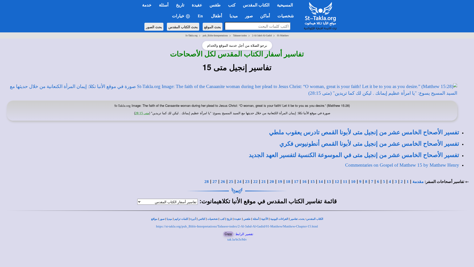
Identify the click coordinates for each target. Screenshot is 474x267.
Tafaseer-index (240, 35)
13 (329, 181)
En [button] (201, 16)
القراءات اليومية (279, 219)
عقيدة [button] (197, 5)
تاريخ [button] (180, 5)
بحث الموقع (212, 26)
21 (263, 181)
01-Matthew (283, 35)
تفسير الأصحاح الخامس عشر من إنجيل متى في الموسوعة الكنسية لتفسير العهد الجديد (354, 155)
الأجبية (264, 219)
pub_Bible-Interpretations (215, 35)
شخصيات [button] (287, 16)
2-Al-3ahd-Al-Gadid (262, 35)
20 (272, 181)
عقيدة (237, 219)
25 (231, 181)
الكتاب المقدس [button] (256, 5)
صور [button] (249, 16)
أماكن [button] (265, 16)
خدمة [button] (147, 5)
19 (280, 181)
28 (206, 181)
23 (247, 181)
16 (304, 181)
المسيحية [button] (285, 5)
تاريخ (229, 219)
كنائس (201, 219)
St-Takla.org (191, 35)
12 (337, 181)
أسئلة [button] (164, 5)
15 (312, 181)
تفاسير (294, 219)
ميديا (169, 219)
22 (255, 181)
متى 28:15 (142, 113)
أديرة (193, 219)
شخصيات (212, 219)
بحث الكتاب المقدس (183, 26)
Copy (228, 233)
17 (296, 181)
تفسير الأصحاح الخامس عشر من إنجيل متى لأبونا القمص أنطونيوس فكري (369, 143)
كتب (222, 219)
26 (223, 181)
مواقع (154, 219)
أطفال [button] (216, 16)
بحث (302, 219)
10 (353, 181)
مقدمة (418, 181)
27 (215, 181)
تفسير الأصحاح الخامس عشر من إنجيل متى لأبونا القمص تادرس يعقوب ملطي (364, 132)
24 (239, 181)
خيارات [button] (178, 16)
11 (345, 181)
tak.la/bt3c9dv (237, 239)
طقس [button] (215, 5)
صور (162, 219)
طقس (247, 219)
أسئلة (256, 219)
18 (288, 181)
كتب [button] (232, 5)
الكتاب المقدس (314, 219)
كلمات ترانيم (181, 219)
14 (320, 181)
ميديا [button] (234, 16)
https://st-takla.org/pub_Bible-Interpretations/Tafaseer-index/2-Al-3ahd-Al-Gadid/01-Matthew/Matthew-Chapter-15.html (237, 226)
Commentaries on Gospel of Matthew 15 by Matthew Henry (402, 165)
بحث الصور (154, 26)
